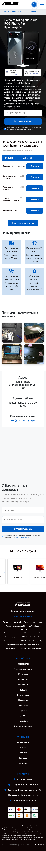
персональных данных (26, 129)
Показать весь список (23, 223)
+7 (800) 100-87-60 (23, 420)
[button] (4, 573)
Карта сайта (39, 844)
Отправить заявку (23, 121)
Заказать (35, 166)
